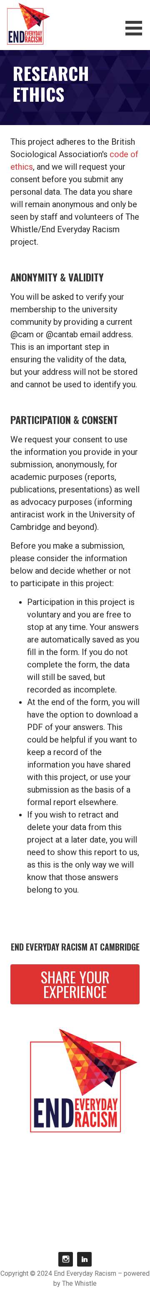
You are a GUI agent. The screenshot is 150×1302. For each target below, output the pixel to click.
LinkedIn (84, 1259)
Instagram (65, 1259)
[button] (136, 28)
